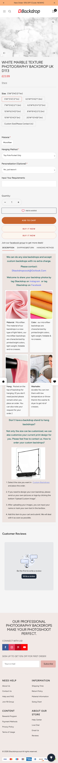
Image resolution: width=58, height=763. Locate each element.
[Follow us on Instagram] (12, 647)
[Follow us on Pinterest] (18, 647)
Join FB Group (8, 702)
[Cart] (53, 11)
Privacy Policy (8, 727)
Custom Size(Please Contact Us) (18, 124)
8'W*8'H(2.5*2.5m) (35, 111)
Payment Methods (9, 722)
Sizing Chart (37, 702)
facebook (36, 285)
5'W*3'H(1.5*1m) (11, 99)
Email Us (35, 730)
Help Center (37, 720)
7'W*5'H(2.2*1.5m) (12, 105)
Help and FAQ (8, 696)
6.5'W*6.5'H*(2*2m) (36, 105)
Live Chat (36, 725)
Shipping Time (38, 686)
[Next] (54, 53)
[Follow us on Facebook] (5, 647)
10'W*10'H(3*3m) (12, 117)
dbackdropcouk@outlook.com (29, 270)
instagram (35, 281)
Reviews (35, 736)
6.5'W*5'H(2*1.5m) (34, 99)
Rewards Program (9, 716)
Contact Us (7, 691)
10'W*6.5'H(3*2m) (12, 111)
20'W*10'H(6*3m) (35, 117)
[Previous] (4, 53)
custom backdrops (41, 482)
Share (4, 83)
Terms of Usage (8, 732)
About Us (6, 686)
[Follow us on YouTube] (24, 647)
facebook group (17, 243)
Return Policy (37, 691)
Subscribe (48, 664)
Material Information (40, 696)
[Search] (9, 11)
